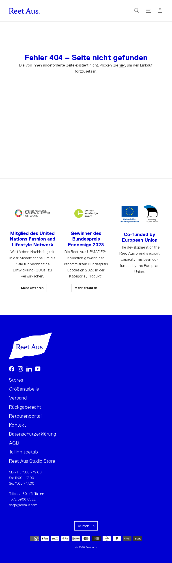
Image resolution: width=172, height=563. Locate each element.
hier (122, 65)
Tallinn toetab (23, 452)
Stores (16, 380)
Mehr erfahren (32, 288)
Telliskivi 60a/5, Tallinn (26, 494)
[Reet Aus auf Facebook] (11, 368)
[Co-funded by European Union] (139, 214)
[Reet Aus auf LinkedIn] (29, 368)
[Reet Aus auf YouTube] (38, 368)
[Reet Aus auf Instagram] (20, 368)
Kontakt (17, 425)
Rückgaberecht (25, 407)
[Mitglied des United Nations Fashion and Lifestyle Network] (32, 213)
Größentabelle (24, 389)
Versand (18, 398)
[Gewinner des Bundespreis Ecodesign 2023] (86, 213)
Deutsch (83, 526)
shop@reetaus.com (23, 505)
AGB (14, 443)
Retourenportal (25, 416)
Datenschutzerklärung (32, 434)
